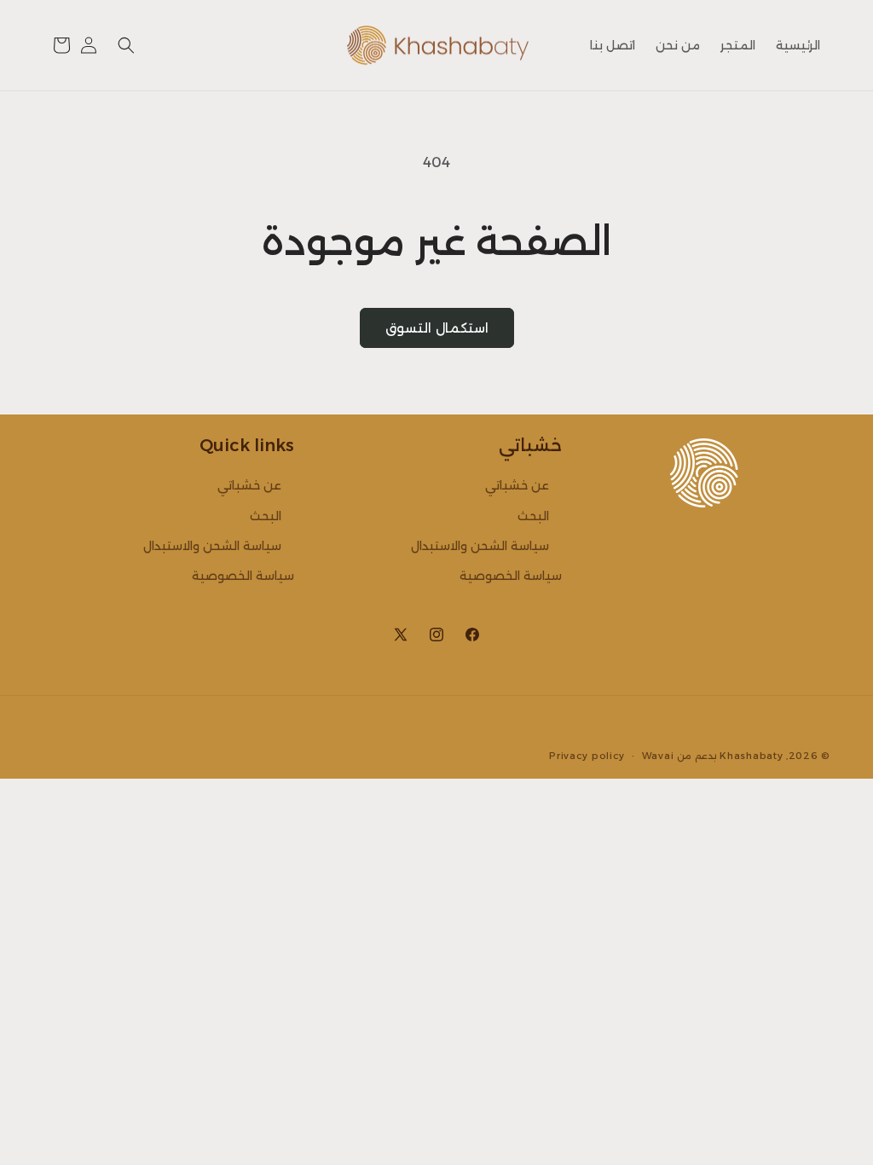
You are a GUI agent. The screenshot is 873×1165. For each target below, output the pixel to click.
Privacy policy (587, 756)
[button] (126, 45)
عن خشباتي (517, 485)
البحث (533, 516)
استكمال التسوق (437, 328)
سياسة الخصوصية (511, 575)
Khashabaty (751, 756)
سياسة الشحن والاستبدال (480, 546)
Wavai (658, 756)
